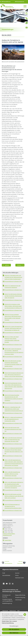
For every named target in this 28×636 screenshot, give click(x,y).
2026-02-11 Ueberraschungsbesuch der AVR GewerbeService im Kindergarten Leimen (13, 419)
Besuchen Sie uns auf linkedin (12, 583)
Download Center (19, 577)
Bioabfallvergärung (7, 603)
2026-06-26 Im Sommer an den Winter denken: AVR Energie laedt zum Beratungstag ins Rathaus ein (13, 306)
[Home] (7, 6)
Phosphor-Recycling (20, 597)
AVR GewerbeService (19, 1)
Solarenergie (18, 599)
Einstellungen (14, 626)
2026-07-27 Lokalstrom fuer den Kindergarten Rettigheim (13, 286)
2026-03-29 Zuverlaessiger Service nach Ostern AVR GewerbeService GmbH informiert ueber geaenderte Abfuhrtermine (13, 385)
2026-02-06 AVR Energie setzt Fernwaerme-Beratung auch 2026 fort (13, 429)
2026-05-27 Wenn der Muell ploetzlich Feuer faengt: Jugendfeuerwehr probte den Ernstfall (12, 339)
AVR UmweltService (5, 1)
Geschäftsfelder (6, 575)
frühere (20, 265)
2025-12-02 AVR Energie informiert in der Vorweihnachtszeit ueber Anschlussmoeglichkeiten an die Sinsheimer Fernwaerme (14, 485)
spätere (6, 265)
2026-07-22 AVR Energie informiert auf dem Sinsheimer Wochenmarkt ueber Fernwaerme (13, 295)
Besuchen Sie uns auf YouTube (6, 583)
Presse (17, 575)
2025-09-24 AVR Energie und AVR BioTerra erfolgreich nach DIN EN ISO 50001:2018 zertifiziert (14, 496)
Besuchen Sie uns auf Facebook (3, 583)
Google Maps (8, 540)
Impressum (5, 610)
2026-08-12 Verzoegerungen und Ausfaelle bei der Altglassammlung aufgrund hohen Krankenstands (13, 277)
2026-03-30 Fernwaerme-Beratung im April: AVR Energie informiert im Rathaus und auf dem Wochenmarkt (14, 374)
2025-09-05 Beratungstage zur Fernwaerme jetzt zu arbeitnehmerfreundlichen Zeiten (13, 506)
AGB (18, 610)
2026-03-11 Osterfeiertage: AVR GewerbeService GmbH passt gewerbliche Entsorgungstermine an (14, 408)
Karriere (17, 573)
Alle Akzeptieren (14, 629)
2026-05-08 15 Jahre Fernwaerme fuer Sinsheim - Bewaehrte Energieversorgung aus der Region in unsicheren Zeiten (14, 351)
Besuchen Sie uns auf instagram (9, 583)
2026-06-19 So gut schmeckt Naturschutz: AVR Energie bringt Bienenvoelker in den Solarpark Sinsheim (13, 317)
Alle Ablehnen (14, 633)
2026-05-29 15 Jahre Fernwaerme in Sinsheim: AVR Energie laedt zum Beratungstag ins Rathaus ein (13, 328)
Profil (3, 573)
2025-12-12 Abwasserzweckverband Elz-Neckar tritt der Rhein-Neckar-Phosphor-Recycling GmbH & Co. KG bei (14, 450)
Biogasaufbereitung (20, 595)
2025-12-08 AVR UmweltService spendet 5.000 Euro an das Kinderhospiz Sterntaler (12, 473)
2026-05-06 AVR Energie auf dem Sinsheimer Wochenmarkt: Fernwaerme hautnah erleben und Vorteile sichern (13, 363)
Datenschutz (13, 610)
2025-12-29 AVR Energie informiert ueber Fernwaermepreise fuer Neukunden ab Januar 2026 (13, 439)
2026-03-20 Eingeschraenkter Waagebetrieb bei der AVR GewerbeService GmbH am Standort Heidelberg (14, 397)
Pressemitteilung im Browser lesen (13, 281)
